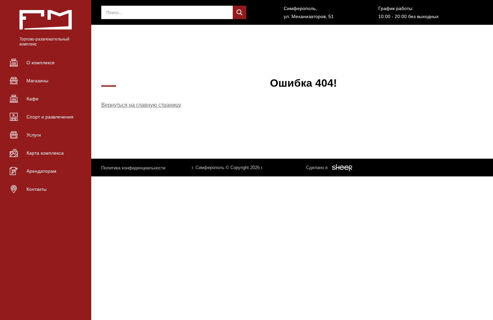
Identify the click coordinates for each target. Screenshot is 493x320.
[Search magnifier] (239, 12)
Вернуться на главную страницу (141, 105)
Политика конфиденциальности (133, 167)
